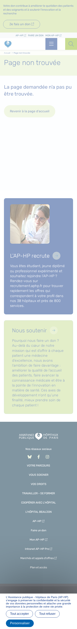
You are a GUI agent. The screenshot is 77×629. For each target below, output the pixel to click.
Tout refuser (47, 613)
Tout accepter (19, 613)
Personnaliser (20, 623)
